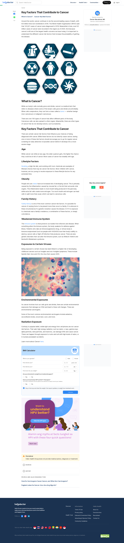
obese (35, 184)
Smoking (24, 166)
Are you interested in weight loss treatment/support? (38, 374)
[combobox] (75, 367)
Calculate (70, 392)
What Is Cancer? (27, 16)
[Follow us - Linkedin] (29, 516)
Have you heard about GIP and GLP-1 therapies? (36, 379)
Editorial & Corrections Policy (83, 515)
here (41, 341)
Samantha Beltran (94, 24)
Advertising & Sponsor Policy (83, 518)
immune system (30, 224)
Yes (26, 377)
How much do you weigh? (30, 370)
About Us (95, 509)
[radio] (66, 358)
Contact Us (96, 518)
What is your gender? (29, 358)
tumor (62, 111)
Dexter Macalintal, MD (97, 19)
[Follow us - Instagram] (25, 516)
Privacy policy (79, 512)
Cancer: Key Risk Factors (42, 16)
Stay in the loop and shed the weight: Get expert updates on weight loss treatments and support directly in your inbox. (49, 388)
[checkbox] (24, 388)
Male (69, 358)
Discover (68, 506)
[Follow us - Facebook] (22, 516)
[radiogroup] (71, 358)
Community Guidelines (81, 521)
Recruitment (96, 515)
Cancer (23, 7)
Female (76, 358)
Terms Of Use (79, 509)
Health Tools (69, 515)
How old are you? (28, 362)
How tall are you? (27, 366)
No (32, 377)
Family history (26, 204)
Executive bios (97, 512)
